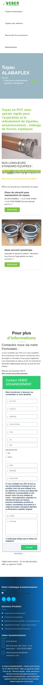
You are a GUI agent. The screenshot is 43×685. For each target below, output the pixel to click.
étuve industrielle (33, 676)
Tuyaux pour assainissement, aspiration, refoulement (16, 81)
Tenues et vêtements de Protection (17, 629)
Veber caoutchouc (32, 671)
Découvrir (12, 210)
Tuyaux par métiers (14, 23)
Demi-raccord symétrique (18, 250)
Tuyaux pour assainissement (15, 613)
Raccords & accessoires (16, 35)
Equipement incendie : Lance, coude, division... (21, 625)
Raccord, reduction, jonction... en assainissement (22, 621)
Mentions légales (18, 671)
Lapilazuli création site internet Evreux (18, 679)
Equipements (11, 47)
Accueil (5, 78)
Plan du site (7, 671)
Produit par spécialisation (14, 617)
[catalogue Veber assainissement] (16, 593)
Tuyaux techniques (13, 12)
